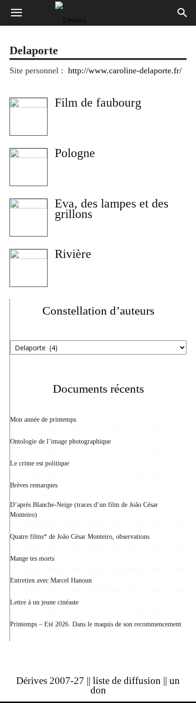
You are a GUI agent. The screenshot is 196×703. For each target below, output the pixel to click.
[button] (16, 13)
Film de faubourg (98, 102)
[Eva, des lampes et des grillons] (28, 217)
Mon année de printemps (43, 419)
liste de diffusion (127, 680)
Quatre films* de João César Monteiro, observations (79, 536)
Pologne (75, 153)
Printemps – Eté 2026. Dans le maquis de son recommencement (95, 624)
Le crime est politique (39, 463)
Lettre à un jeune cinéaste (44, 602)
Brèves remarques (34, 485)
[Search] (182, 13)
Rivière (73, 254)
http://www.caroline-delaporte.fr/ (125, 70)
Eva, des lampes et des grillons (111, 209)
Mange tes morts (32, 558)
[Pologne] (28, 167)
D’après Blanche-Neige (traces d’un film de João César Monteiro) (84, 509)
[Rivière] (28, 268)
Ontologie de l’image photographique (60, 441)
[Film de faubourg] (28, 116)
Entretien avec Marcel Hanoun (51, 580)
